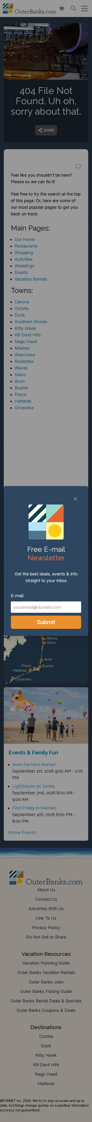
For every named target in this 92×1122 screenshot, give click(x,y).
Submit (46, 622)
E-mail (17, 595)
